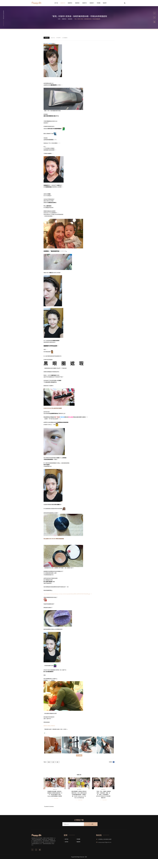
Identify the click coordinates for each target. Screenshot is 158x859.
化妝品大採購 (49, 780)
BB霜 (49, 762)
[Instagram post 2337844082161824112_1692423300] (105, 745)
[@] (47, 733)
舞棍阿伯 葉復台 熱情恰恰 (49, 725)
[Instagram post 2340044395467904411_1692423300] (87, 745)
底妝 (53, 762)
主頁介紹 (66, 839)
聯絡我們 (78, 841)
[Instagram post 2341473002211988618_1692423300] (70, 745)
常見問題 (78, 839)
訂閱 (92, 824)
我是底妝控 (46, 37)
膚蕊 (57, 762)
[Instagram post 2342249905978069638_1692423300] (52, 745)
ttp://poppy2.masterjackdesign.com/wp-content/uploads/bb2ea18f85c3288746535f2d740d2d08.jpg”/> (68, 594)
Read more (56, 798)
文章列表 (66, 841)
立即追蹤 (79, 755)
